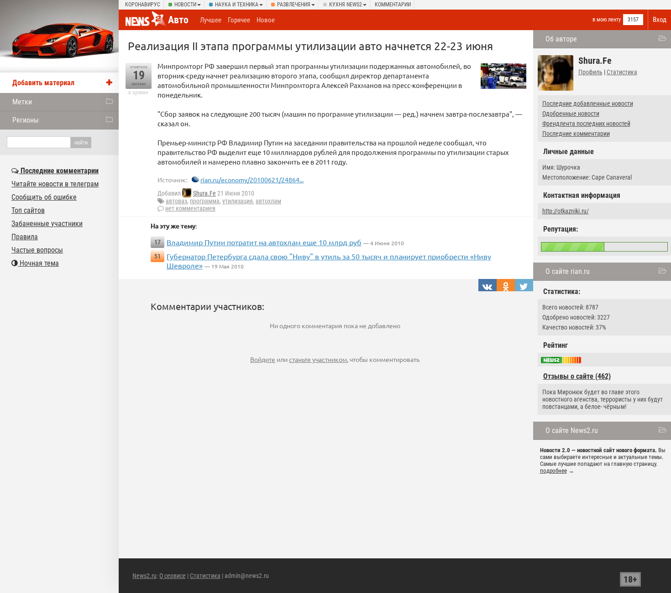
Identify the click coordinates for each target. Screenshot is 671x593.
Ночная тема (38, 263)
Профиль (590, 72)
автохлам (268, 201)
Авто (178, 20)
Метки (22, 102)
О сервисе (172, 575)
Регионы (25, 120)
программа (205, 201)
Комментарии (393, 4)
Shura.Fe (204, 193)
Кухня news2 (345, 4)
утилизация (237, 201)
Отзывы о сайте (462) (577, 376)
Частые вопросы (37, 250)
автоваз (176, 201)
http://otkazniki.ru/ (565, 211)
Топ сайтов (28, 210)
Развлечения (293, 4)
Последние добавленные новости (587, 103)
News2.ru (144, 575)
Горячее (239, 20)
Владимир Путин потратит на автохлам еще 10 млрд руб (264, 242)
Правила (24, 236)
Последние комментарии (576, 133)
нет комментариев (190, 208)
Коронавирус (142, 4)
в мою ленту (606, 19)
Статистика (622, 72)
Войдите (262, 359)
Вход (659, 19)
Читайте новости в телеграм (55, 184)
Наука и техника (236, 4)
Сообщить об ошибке (44, 197)
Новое (266, 20)
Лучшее (210, 20)
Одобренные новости (570, 113)
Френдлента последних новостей (586, 123)
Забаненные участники (47, 223)
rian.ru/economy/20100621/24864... (252, 179)
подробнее (553, 470)
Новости (185, 4)
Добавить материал (43, 82)
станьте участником (318, 359)
